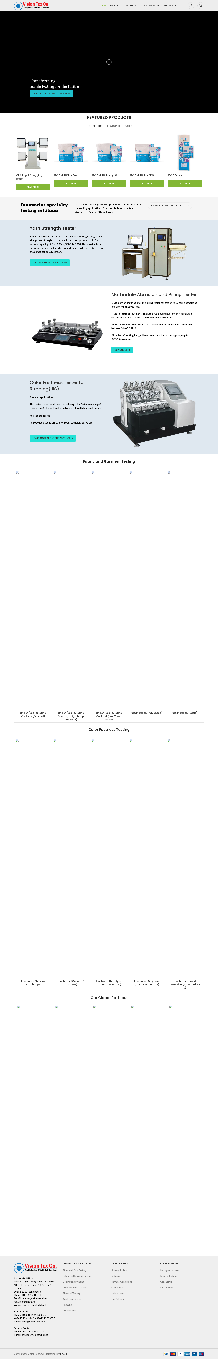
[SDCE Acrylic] (145, 152)
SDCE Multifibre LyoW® (65, 175)
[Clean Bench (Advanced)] (147, 590)
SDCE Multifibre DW (26, 175)
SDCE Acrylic (135, 175)
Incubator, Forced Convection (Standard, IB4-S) (185, 984)
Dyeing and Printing (73, 1281)
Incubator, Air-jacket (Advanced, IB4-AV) (147, 982)
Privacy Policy (119, 1270)
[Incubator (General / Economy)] (71, 858)
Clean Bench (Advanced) (147, 713)
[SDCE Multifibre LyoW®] (69, 152)
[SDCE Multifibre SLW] (107, 152)
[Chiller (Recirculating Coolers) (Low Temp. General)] (109, 590)
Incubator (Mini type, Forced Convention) (109, 982)
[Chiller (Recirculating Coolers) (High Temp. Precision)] (71, 590)
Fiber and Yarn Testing (74, 1270)
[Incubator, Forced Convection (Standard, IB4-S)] (185, 858)
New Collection (168, 1276)
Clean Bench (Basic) (185, 713)
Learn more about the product (51, 438)
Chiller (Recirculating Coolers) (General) (33, 714)
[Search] (201, 5)
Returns (115, 1276)
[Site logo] (32, 5)
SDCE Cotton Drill (176, 175)
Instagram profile (169, 1270)
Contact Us (117, 1287)
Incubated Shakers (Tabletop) (33, 982)
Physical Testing (71, 1293)
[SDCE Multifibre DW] (31, 152)
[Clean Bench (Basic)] (185, 590)
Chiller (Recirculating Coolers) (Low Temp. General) (109, 716)
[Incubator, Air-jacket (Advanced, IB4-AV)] (147, 858)
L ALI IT (64, 1353)
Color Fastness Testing (75, 1287)
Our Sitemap (117, 1298)
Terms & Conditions (121, 1281)
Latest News (118, 1293)
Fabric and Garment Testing (77, 1276)
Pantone (67, 1304)
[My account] (191, 5)
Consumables (70, 1310)
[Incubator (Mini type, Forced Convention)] (109, 858)
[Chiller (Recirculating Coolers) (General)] (33, 590)
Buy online (121, 350)
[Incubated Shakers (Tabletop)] (33, 858)
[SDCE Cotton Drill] (183, 152)
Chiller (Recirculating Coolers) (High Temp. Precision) (71, 716)
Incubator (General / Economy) (71, 982)
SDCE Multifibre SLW (102, 175)
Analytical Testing (72, 1298)
